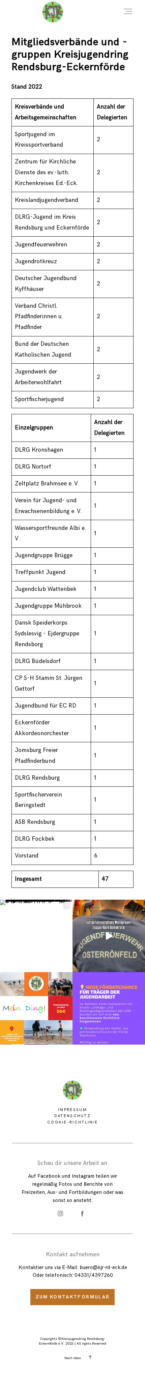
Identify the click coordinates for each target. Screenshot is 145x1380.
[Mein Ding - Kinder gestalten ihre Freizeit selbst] (36, 1008)
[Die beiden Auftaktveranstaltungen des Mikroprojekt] (108, 936)
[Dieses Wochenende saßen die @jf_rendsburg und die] (36, 936)
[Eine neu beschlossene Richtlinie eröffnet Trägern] (108, 1008)
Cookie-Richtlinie (72, 1122)
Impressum (72, 1109)
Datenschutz (72, 1115)
